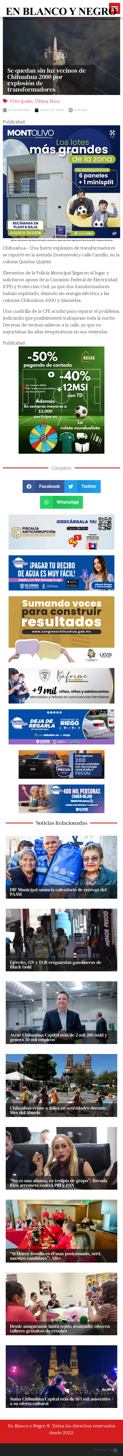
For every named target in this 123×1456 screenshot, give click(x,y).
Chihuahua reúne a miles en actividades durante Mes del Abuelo (58, 1110)
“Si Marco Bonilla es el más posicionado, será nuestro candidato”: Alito (55, 1255)
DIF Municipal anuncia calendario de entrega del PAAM (58, 891)
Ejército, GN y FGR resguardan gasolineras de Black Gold (55, 964)
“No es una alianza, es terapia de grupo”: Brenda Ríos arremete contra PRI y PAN (58, 1182)
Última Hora (47, 101)
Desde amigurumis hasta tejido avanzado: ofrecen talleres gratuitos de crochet (60, 1328)
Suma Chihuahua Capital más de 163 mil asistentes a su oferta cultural (60, 1401)
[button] (44, 486)
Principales (21, 101)
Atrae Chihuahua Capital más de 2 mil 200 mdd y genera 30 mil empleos (58, 1037)
